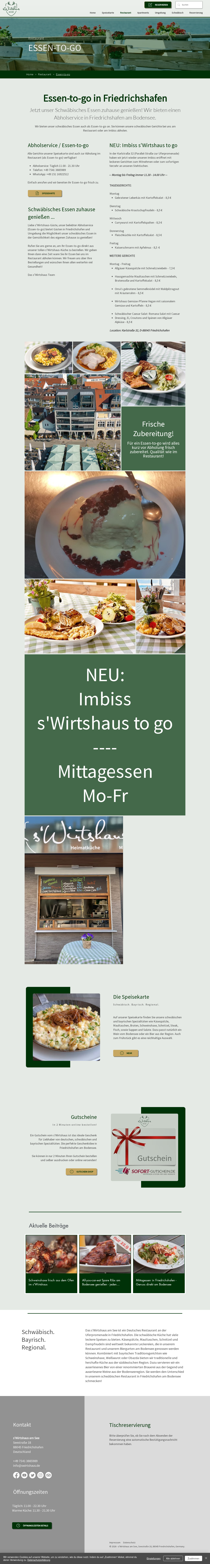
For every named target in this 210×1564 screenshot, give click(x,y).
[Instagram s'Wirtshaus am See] (40, 1475)
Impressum (114, 1542)
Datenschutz (129, 1542)
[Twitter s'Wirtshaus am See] (32, 1475)
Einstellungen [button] (154, 1558)
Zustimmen (193, 1558)
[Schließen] (206, 1558)
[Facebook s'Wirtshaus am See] (16, 1475)
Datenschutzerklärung (38, 1560)
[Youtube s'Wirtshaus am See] (24, 1475)
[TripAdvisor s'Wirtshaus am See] (48, 1475)
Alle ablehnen (173, 1558)
